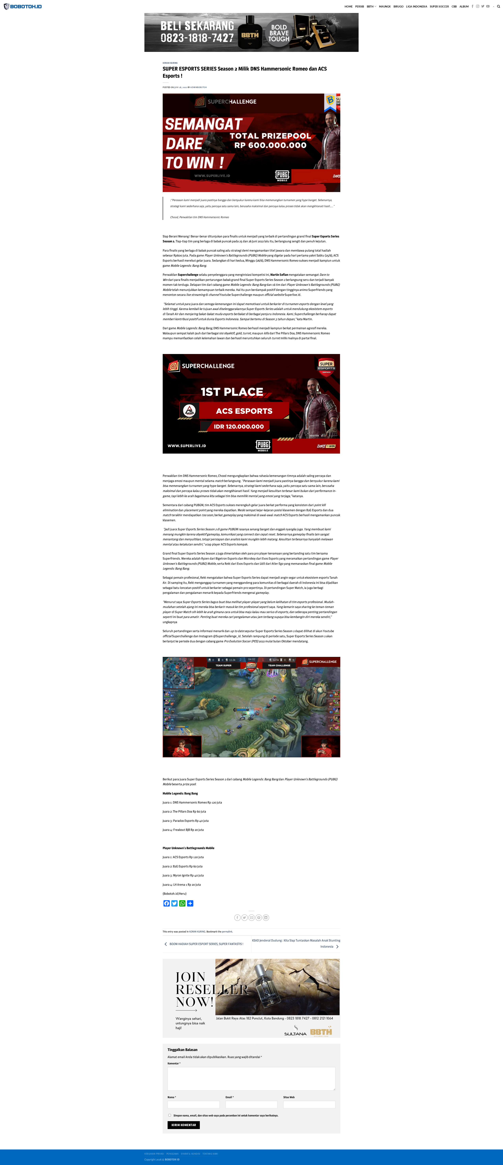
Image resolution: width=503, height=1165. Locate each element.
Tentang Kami (210, 1153)
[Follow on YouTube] (487, 6)
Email (230, 1097)
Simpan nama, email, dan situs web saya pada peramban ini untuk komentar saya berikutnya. (225, 1115)
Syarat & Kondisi (190, 1153)
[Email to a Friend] (251, 917)
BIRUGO (399, 6)
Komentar (174, 1063)
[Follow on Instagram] (477, 6)
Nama (172, 1097)
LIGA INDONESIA (416, 6)
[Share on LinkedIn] (266, 917)
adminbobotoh (198, 87)
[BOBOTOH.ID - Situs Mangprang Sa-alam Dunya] (22, 6)
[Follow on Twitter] (482, 6)
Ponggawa (172, 1153)
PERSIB (359, 6)
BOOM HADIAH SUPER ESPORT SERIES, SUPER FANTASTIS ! (206, 944)
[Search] (498, 6)
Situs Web (289, 1097)
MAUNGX (385, 6)
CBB (454, 6)
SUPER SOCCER (439, 6)
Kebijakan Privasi (154, 1153)
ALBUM (464, 6)
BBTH (370, 6)
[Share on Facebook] (237, 917)
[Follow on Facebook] (472, 6)
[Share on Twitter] (244, 917)
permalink (227, 931)
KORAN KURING (170, 63)
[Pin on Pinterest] (258, 917)
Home (348, 6)
